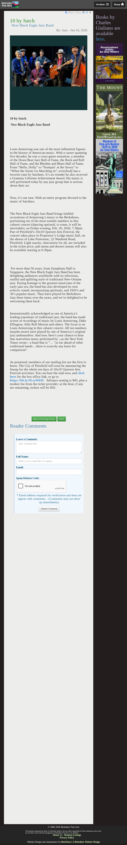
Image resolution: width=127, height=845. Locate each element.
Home (117, 4)
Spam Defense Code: (27, 478)
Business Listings (72, 835)
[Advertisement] (48, 670)
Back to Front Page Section (44, 419)
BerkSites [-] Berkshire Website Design (80, 842)
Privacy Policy (67, 837)
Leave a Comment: (26, 439)
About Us (57, 835)
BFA (113, 194)
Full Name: (22, 456)
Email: (19, 467)
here (100, 39)
